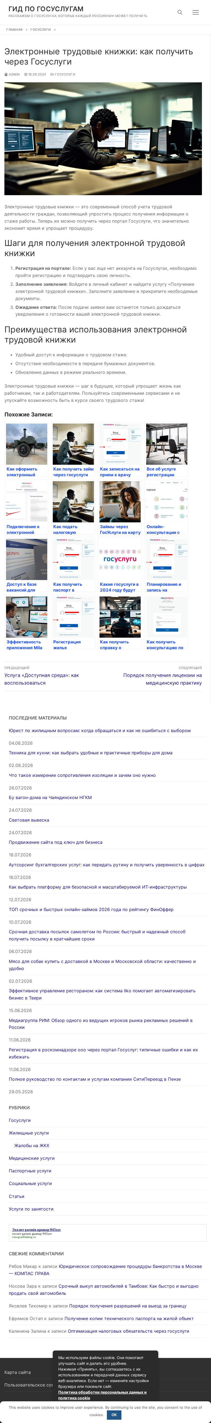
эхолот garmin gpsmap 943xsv (32, 1233)
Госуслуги (40, 30)
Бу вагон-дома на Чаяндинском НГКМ (50, 797)
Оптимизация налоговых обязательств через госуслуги (128, 1331)
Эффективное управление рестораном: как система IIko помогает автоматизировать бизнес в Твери (102, 994)
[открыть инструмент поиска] (179, 12)
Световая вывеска (29, 820)
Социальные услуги (30, 1183)
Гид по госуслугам (46, 9)
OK (114, 1415)
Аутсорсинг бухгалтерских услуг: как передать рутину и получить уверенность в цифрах (107, 864)
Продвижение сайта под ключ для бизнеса (55, 842)
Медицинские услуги (32, 1158)
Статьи (16, 1196)
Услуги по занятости (31, 1209)
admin (14, 74)
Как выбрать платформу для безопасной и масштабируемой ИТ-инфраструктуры (98, 887)
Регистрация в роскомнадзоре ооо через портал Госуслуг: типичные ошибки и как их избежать (103, 1053)
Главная (14, 30)
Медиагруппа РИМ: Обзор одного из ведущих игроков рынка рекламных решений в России (101, 1024)
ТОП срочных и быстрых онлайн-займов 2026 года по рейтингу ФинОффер (91, 909)
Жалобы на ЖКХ (31, 1145)
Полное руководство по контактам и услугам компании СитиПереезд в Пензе (95, 1079)
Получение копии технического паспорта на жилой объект (129, 1318)
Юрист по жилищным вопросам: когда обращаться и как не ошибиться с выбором (100, 730)
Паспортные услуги (30, 1170)
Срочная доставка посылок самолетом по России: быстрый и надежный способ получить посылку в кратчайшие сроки (97, 935)
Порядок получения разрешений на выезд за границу (128, 1306)
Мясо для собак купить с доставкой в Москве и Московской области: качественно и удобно (102, 965)
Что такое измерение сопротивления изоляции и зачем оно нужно (82, 775)
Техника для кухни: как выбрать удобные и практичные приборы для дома (91, 752)
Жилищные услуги (29, 1133)
